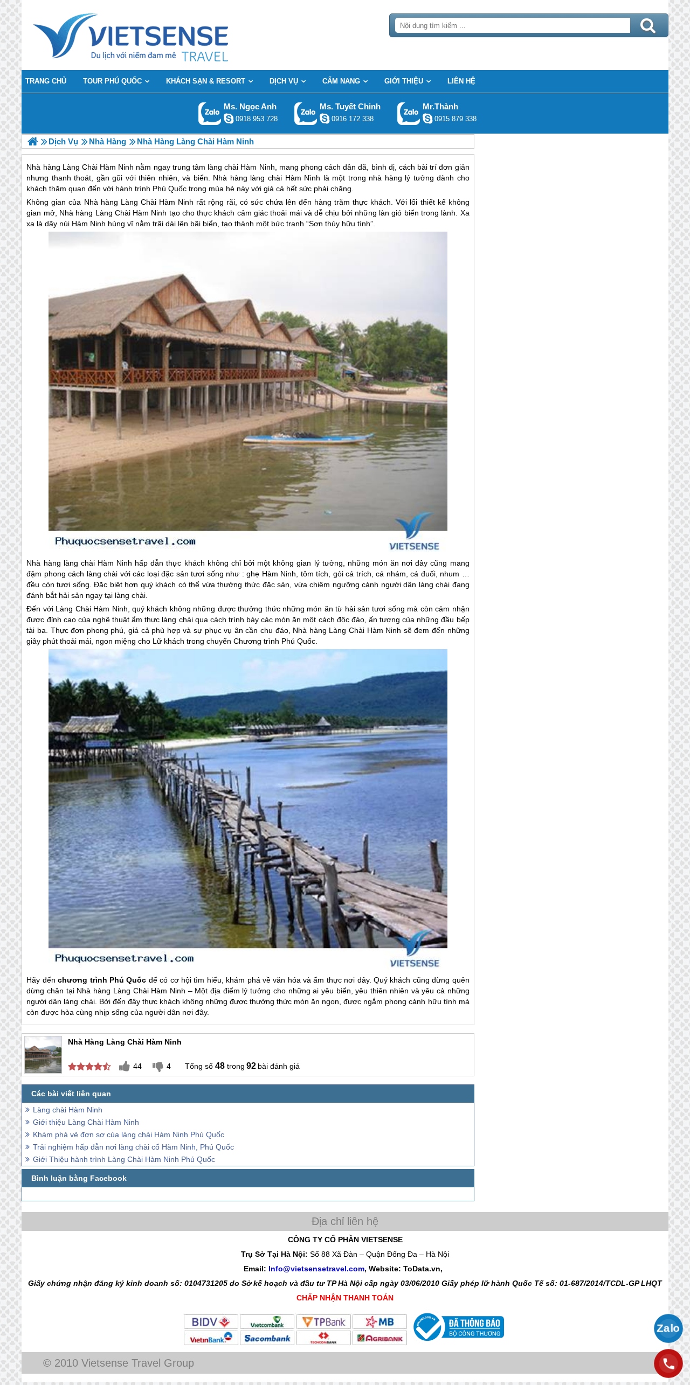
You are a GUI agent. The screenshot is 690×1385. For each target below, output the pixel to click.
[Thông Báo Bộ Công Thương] (457, 1343)
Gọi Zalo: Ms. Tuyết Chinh (306, 113)
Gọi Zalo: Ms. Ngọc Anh (210, 113)
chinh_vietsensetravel (324, 118)
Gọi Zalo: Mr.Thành (409, 113)
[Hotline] (668, 1363)
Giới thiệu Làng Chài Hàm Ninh (86, 1122)
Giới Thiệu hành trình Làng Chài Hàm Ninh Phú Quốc (124, 1159)
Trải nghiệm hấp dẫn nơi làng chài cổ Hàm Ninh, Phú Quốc (133, 1147)
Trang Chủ (157, 35)
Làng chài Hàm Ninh (67, 1109)
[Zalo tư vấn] (668, 1328)
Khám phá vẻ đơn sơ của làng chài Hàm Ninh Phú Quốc (128, 1134)
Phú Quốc (298, 641)
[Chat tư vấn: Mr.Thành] (427, 118)
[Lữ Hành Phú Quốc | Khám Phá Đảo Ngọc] (32, 141)
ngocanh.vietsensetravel (228, 118)
